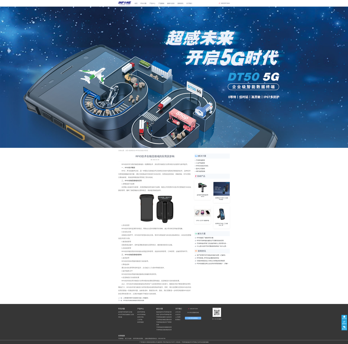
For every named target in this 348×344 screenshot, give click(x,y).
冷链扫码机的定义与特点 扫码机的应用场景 (211, 261)
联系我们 (177, 319)
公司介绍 (177, 312)
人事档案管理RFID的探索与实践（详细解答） (136, 298)
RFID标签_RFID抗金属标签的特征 (208, 258)
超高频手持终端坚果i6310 (202, 195)
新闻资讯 (180, 3)
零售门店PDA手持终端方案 (164, 314)
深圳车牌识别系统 (138, 338)
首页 (136, 3)
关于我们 (189, 3)
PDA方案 (143, 3)
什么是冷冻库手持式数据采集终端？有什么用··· (212, 246)
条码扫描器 (140, 322)
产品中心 (152, 3)
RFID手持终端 (141, 314)
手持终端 (120, 338)
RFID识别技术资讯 (142, 150)
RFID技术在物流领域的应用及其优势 (133, 300)
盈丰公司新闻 (200, 168)
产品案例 (161, 3)
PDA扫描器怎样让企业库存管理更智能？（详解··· (213, 263)
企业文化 (177, 314)
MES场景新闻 (200, 171)
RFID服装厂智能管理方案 (205, 238)
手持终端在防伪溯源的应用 (164, 327)
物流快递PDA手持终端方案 (164, 312)
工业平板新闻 (200, 163)
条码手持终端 (141, 312)
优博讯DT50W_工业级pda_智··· (221, 224)
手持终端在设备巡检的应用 (164, 329)
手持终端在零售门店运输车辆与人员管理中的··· (212, 243)
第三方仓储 (128, 338)
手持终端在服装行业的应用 (164, 317)
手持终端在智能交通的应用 (164, 319)
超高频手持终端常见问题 (125, 312)
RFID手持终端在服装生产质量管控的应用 (210, 240)
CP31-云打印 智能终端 (202, 220)
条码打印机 (140, 317)
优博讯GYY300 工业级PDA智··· (221, 198)
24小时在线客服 (193, 318)
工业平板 (139, 319)
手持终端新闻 (200, 160)
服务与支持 (170, 3)
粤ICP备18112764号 (169, 342)
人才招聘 (177, 317)
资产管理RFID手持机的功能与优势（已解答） (211, 255)
